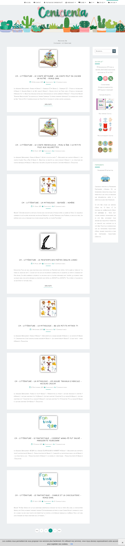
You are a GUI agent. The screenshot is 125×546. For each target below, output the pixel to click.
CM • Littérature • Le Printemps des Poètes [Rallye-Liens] (48, 260)
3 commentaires (61, 82)
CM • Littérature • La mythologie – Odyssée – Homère (48, 202)
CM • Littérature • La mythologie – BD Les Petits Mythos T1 (48, 325)
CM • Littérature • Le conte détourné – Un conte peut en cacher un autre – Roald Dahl (48, 77)
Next (59, 530)
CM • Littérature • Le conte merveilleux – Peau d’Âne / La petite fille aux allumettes (48, 146)
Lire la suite (49, 104)
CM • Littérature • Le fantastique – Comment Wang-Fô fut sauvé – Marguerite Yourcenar (48, 439)
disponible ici (102, 213)
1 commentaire (60, 444)
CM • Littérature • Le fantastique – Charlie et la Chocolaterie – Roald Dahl (48, 496)
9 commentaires (61, 387)
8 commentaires (59, 206)
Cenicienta (49, 82)
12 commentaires (60, 501)
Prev (37, 530)
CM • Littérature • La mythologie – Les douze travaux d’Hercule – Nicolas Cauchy (48, 382)
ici (100, 236)
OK (71, 544)
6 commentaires (59, 151)
